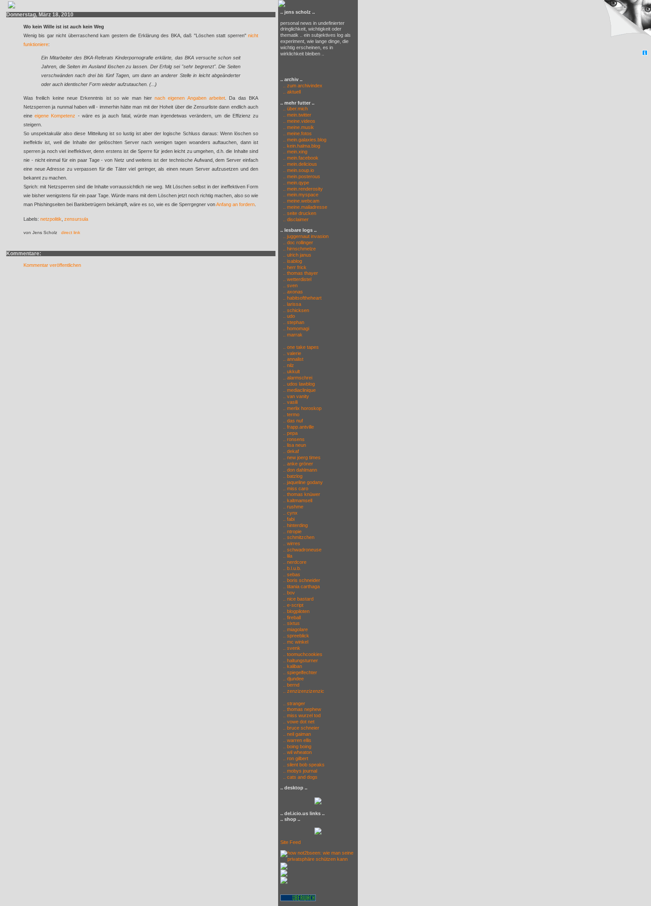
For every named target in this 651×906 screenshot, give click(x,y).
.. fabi (288, 519)
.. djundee (293, 678)
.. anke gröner (298, 463)
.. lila (287, 555)
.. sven (290, 285)
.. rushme (293, 506)
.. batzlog (292, 476)
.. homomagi (296, 328)
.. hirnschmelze (299, 248)
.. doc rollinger (298, 242)
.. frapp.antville (298, 427)
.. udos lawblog (299, 384)
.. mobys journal (300, 770)
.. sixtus (291, 623)
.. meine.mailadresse (305, 207)
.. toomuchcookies (302, 654)
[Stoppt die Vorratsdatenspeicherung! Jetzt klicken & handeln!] (626, 25)
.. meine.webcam (301, 200)
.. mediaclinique (299, 390)
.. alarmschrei (297, 377)
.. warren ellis (297, 740)
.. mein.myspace (300, 194)
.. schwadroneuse (302, 549)
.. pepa (290, 433)
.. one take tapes (301, 347)
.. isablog (292, 261)
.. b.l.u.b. (292, 568)
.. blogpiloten (296, 611)
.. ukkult (291, 371)
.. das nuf (293, 420)
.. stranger (294, 703)
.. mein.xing (295, 151)
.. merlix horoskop (302, 408)
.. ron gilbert (295, 758)
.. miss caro (295, 488)
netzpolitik (51, 219)
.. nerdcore (294, 562)
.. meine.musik (298, 127)
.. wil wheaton (297, 752)
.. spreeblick (296, 635)
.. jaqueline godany (303, 482)
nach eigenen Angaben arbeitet (190, 98)
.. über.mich (295, 108)
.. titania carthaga (301, 586)
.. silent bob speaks (304, 764)
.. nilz (288, 365)
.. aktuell (290, 91)
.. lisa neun (294, 445)
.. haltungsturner (300, 660)
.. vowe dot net (298, 721)
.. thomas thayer (300, 273)
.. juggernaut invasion (306, 236)
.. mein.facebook (300, 157)
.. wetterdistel (297, 279)
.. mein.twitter (297, 114)
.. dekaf (291, 451)
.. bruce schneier (301, 727)
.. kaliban (292, 666)
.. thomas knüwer (301, 494)
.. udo (289, 316)
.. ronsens (294, 439)
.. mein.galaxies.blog (304, 139)
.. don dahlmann (300, 470)
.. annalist (293, 359)
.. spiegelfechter (300, 672)
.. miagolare (295, 629)
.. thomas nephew (302, 709)
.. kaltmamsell (297, 500)
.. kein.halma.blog (301, 145)
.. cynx (290, 512)
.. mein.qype (296, 182)
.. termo (291, 414)
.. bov (289, 592)
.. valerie (292, 353)
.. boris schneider (301, 580)
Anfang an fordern (235, 204)
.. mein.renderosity (303, 188)
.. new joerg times (302, 457)
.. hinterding (295, 525)
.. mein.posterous (301, 176)
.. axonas (293, 291)
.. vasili (290, 402)
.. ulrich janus (297, 255)
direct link (70, 232)
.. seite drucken (299, 213)
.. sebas (291, 574)
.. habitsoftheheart (302, 298)
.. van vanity (296, 396)
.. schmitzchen (298, 537)
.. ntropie (292, 531)
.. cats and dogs (300, 777)
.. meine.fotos (297, 133)
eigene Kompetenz (55, 115)
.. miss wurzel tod (302, 715)
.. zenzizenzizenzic (303, 691)
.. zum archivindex (301, 85)
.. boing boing (297, 746)
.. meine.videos (299, 121)
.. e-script (293, 605)
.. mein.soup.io (298, 170)
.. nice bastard (298, 598)
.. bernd (291, 684)
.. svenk (291, 648)
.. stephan (293, 322)
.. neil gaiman (297, 734)
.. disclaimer (296, 219)
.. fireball (292, 617)
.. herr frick (294, 267)
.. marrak (292, 334)
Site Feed (290, 842)
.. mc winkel (295, 641)
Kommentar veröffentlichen (52, 265)
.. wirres (291, 543)
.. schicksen (296, 310)
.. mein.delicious (300, 164)
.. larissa (292, 304)
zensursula (76, 219)
